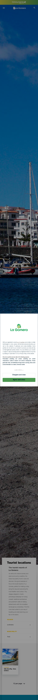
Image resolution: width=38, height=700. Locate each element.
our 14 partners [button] (21, 342)
